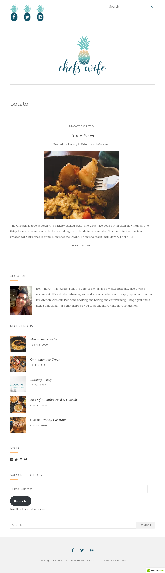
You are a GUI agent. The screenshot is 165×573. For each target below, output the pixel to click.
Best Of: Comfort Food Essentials (54, 400)
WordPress (119, 560)
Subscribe (20, 501)
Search (145, 525)
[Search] (152, 7)
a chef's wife (100, 144)
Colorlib (93, 560)
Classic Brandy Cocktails (48, 420)
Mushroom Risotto (43, 339)
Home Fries (81, 136)
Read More (81, 245)
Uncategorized (81, 126)
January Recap (41, 379)
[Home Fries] (81, 185)
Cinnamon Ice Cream (45, 359)
